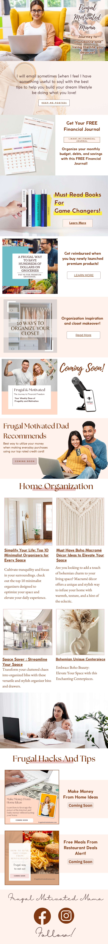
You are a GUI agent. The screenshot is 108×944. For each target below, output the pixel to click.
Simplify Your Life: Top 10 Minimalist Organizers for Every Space (26, 555)
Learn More (77, 223)
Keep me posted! (54, 102)
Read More (83, 335)
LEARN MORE (84, 275)
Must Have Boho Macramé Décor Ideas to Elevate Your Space (80, 555)
